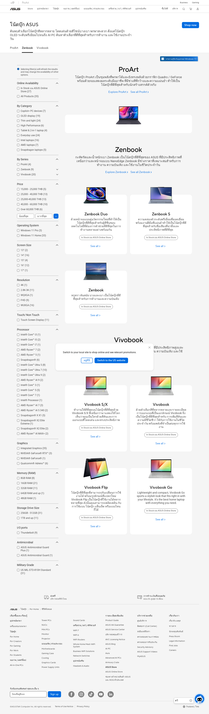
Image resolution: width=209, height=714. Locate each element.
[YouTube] (101, 694)
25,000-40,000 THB (27, 198)
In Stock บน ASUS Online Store (33, 88)
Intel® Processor (26, 399)
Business (184, 2)
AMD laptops (24, 144)
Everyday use (24, 134)
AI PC (108, 648)
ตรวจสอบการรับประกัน (147, 642)
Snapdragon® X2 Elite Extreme (33, 419)
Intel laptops (23, 139)
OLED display (24, 115)
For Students (16, 655)
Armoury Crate (112, 662)
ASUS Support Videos (147, 652)
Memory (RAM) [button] (26, 473)
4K (18, 284)
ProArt (20, 163)
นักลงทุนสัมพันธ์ (176, 631)
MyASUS (141, 656)
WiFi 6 (76, 635)
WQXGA (21, 294)
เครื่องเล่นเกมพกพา (18, 626)
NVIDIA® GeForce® (27, 457)
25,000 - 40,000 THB (28, 193)
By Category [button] (24, 106)
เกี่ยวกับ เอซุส (175, 621)
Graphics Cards (49, 662)
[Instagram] (81, 694)
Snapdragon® (24, 359)
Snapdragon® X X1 (27, 414)
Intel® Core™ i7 (25, 343)
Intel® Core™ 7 (25, 394)
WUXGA (21, 304)
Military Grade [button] (25, 565)
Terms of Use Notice (64, 706)
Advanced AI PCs (113, 658)
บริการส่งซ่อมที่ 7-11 (113, 634)
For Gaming (15, 646)
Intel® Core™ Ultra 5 (27, 364)
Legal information (177, 641)
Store (30, 8)
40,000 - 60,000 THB (28, 203)
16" (19, 264)
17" (19, 269)
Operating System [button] (28, 225)
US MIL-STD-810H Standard (32, 569)
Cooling (45, 658)
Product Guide (112, 620)
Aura (107, 653)
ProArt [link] (14, 48)
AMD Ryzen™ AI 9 (26, 379)
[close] (149, 347)
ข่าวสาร (172, 626)
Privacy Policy (83, 706)
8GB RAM (22, 477)
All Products (23, 95)
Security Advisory (145, 647)
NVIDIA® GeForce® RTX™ (31, 452)
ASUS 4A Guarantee (114, 625)
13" (19, 249)
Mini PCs (46, 629)
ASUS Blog (110, 644)
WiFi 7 (76, 630)
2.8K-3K (21, 289)
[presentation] (18, 69)
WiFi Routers (79, 639)
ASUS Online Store (114, 672)
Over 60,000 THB (26, 208)
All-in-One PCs (16, 665)
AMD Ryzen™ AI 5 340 (29, 409)
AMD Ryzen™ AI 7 (26, 404)
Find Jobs (173, 645)
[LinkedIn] (111, 694)
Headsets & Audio (81, 666)
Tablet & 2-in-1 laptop (28, 129)
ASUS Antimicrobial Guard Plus (34, 546)
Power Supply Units (50, 667)
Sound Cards (79, 620)
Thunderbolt (23, 531)
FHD (19, 299)
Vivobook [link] (43, 48)
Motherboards (48, 649)
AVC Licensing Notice (115, 639)
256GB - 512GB (25, 512)
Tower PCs (46, 620)
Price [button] (20, 184)
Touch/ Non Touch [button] (28, 314)
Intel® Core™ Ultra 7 (27, 369)
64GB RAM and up (27, 492)
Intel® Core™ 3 (25, 384)
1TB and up (23, 517)
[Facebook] (71, 694)
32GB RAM (23, 487)
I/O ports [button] (22, 527)
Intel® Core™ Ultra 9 (27, 374)
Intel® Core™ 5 (25, 389)
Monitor (45, 634)
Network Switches (81, 656)
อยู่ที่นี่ (87, 360)
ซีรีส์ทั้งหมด (47, 609)
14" (19, 254)
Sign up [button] (54, 694)
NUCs (44, 625)
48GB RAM (23, 497)
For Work (14, 650)
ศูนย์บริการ (142, 621)
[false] (190, 25)
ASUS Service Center (115, 629)
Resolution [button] (23, 280)
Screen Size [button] (24, 245)
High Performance (27, 124)
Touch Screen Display (28, 319)
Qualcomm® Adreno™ (29, 462)
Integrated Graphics (27, 447)
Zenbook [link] (27, 48)
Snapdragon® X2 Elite (29, 427)
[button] (195, 2)
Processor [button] (23, 329)
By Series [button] (22, 159)
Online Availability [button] (27, 83)
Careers (172, 650)
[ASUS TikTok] (91, 694)
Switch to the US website (111, 360)
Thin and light (24, 120)
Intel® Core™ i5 (25, 338)
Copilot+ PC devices (27, 110)
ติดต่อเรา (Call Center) (147, 626)
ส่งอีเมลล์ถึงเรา (143, 631)
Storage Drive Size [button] (28, 507)
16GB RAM (23, 482)
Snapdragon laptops (28, 149)
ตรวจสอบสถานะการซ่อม (148, 637)
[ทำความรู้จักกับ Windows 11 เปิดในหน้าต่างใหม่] (179, 59)
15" (19, 259)
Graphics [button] (22, 443)
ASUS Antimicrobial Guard (31, 554)
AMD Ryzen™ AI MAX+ (29, 432)
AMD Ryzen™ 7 (25, 349)
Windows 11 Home (27, 234)
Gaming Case (48, 653)
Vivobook (22, 173)
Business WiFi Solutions (83, 651)
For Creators (16, 641)
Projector (46, 639)
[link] (15, 9)
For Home (14, 637)
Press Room (174, 636)
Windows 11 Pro (26, 229)
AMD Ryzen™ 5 (25, 354)
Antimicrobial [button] (25, 542)
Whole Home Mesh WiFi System (84, 645)
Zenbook (21, 168)
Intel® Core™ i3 (25, 333)
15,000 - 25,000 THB (28, 188)
